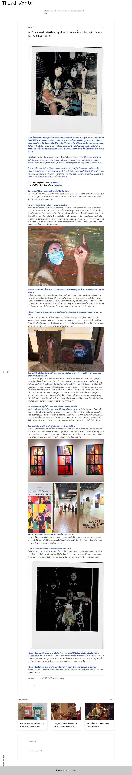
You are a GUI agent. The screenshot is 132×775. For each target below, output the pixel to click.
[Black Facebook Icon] (4, 372)
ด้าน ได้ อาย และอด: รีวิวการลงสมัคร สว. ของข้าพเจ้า (32, 725)
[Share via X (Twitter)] (34, 685)
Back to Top (4, 760)
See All (112, 699)
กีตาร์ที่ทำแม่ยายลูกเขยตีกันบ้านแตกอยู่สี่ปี (98, 725)
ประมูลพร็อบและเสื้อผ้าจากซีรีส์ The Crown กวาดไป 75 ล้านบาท (65, 725)
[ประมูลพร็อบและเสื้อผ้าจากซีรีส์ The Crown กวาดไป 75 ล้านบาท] (66, 711)
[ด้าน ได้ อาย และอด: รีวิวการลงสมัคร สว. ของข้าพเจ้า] (32, 711)
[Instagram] (8, 372)
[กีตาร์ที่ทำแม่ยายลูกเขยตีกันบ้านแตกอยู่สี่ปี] (99, 711)
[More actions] (103, 27)
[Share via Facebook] (29, 685)
